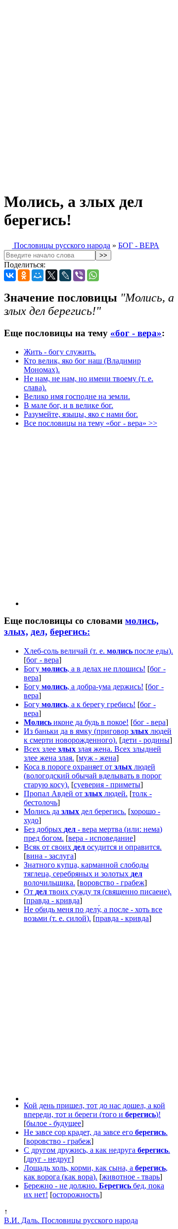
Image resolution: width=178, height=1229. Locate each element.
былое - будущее (53, 1123)
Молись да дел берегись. (75, 811)
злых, (16, 631)
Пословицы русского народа (61, 245)
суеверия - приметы (107, 784)
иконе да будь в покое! (76, 722)
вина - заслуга (50, 856)
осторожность (75, 1194)
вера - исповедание (100, 838)
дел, (39, 631)
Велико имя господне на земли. (77, 396)
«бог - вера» (136, 333)
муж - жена (97, 758)
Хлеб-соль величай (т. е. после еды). (98, 651)
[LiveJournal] (65, 275)
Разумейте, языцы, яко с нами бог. (81, 414)
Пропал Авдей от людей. (76, 793)
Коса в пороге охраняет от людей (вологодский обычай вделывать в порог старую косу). (93, 776)
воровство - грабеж (112, 882)
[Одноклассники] (24, 275)
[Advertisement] (89, 93)
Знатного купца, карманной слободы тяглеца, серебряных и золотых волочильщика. (86, 874)
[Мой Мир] (38, 275)
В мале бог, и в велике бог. (68, 405)
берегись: (70, 631)
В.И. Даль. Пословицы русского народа (71, 1220)
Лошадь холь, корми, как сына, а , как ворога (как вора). (96, 1172)
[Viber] (79, 275)
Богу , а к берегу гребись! (79, 704)
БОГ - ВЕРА (138, 245)
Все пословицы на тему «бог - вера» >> (90, 423)
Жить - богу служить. (60, 352)
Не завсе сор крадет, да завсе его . (96, 1132)
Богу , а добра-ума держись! (83, 686)
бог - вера (42, 660)
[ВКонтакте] (10, 275)
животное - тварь (131, 1177)
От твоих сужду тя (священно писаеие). (98, 891)
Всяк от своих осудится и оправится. (93, 847)
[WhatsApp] (93, 275)
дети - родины (146, 740)
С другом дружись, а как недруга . (97, 1150)
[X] (51, 275)
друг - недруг (48, 1159)
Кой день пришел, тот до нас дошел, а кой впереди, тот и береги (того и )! (94, 1110)
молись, (142, 620)
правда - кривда (53, 900)
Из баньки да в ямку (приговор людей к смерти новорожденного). (98, 735)
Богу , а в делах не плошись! (84, 669)
